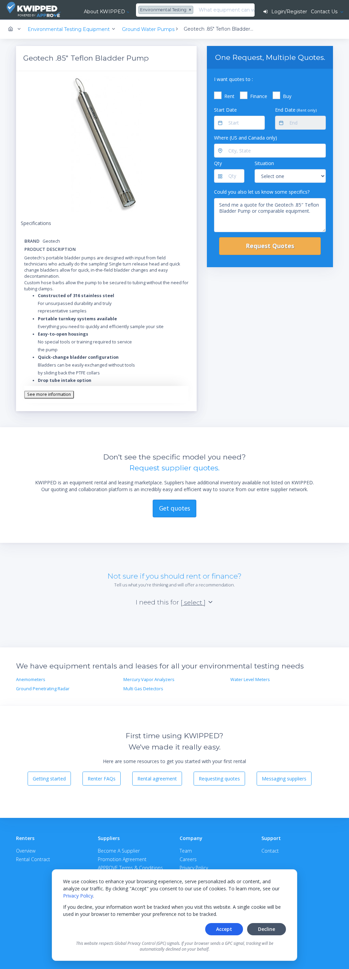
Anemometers (30, 679)
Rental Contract (33, 859)
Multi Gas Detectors (143, 689)
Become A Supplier (119, 850)
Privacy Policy (78, 895)
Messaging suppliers (284, 778)
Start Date (225, 110)
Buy (287, 96)
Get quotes (174, 508)
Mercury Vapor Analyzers (148, 679)
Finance (258, 96)
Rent (229, 96)
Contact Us (325, 12)
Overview (25, 850)
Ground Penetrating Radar (43, 689)
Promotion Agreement (122, 859)
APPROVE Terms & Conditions (130, 868)
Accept (224, 929)
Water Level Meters (250, 679)
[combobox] (166, 10)
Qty (218, 163)
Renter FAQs (102, 778)
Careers (188, 859)
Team (186, 850)
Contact (270, 850)
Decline (266, 929)
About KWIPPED (104, 12)
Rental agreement (157, 778)
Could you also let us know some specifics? (261, 192)
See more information (49, 394)
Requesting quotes (219, 778)
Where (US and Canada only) (245, 137)
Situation (264, 163)
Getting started (49, 778)
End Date (296, 110)
